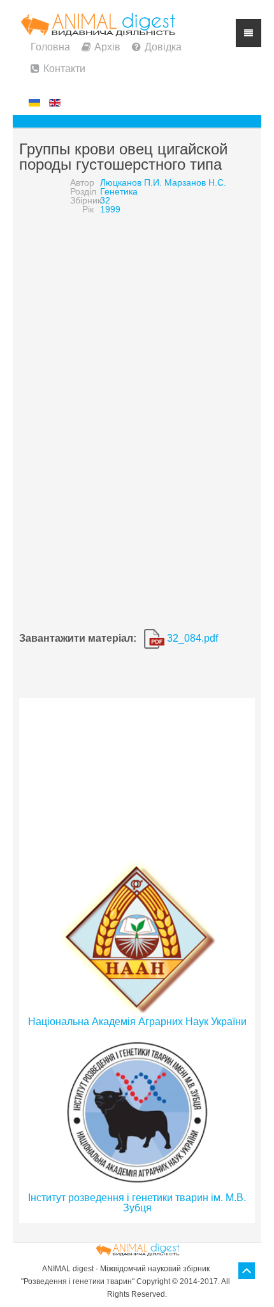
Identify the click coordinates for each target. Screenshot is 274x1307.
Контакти (64, 68)
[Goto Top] (246, 1270)
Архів (107, 46)
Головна (50, 46)
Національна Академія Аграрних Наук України (137, 1021)
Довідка (163, 46)
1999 (110, 209)
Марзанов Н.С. (195, 182)
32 (105, 200)
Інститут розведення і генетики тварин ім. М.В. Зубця (137, 1202)
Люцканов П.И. (131, 182)
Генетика (119, 191)
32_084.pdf (191, 638)
